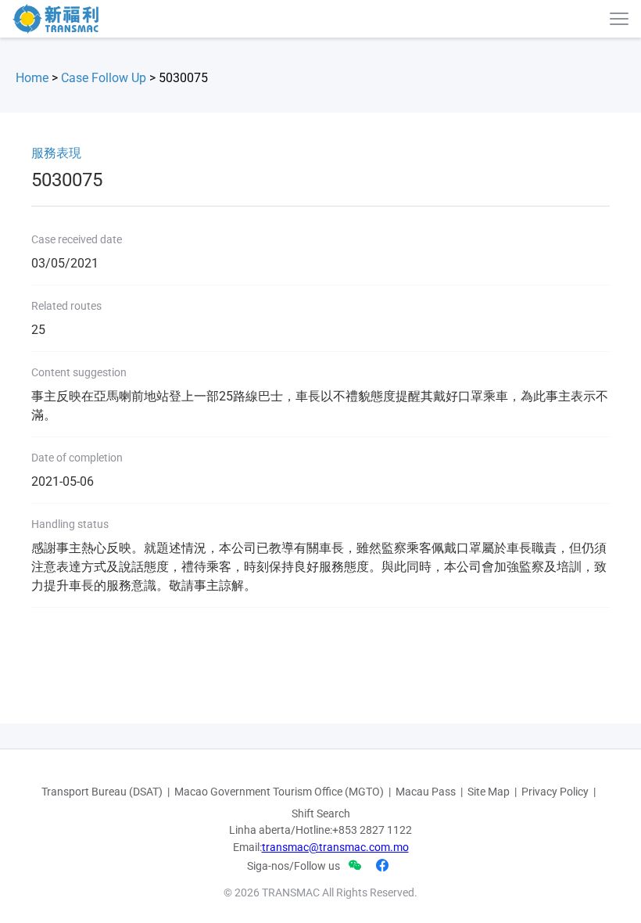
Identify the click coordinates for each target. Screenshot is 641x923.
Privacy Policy (555, 791)
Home (32, 77)
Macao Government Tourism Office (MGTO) (279, 791)
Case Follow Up (103, 77)
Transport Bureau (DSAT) (102, 791)
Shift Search (321, 813)
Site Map (488, 791)
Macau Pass (426, 791)
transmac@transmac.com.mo (335, 847)
